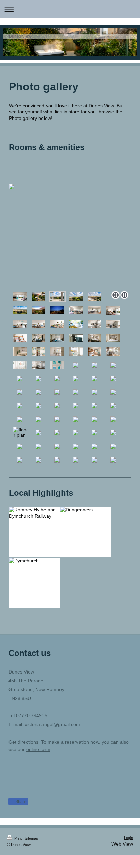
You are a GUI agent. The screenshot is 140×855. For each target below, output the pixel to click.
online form (38, 749)
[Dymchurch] (34, 561)
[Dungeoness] (85, 510)
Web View (122, 844)
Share (20, 801)
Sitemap (31, 838)
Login (128, 838)
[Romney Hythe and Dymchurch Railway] (34, 513)
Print (18, 838)
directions (28, 742)
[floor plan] (20, 432)
